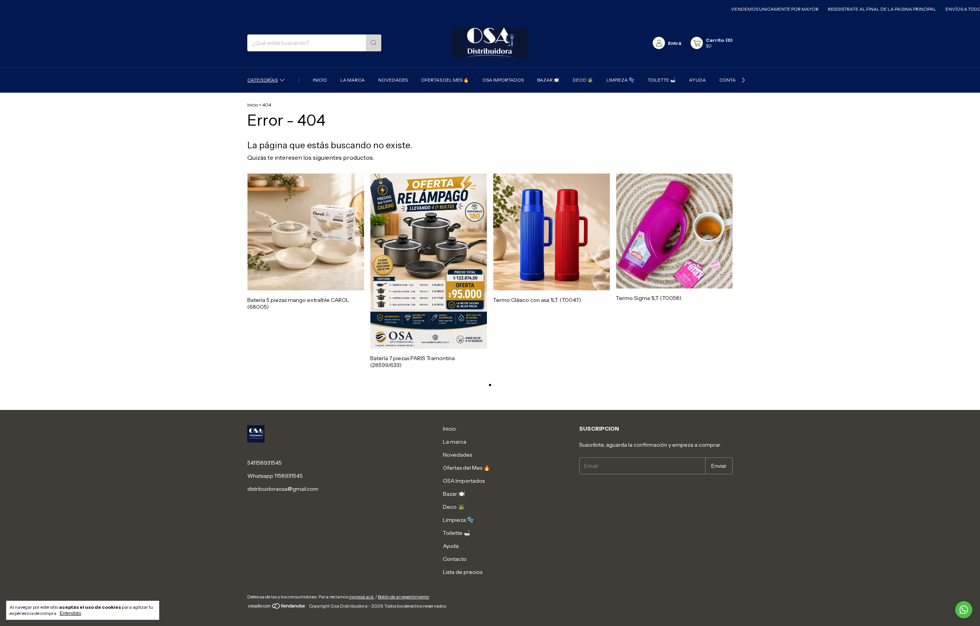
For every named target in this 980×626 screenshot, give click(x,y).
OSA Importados (503, 80)
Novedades (393, 80)
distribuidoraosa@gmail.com (282, 488)
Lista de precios (462, 572)
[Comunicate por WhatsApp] (963, 609)
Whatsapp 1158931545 (275, 475)
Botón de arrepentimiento (403, 597)
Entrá (674, 43)
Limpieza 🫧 (620, 80)
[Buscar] (373, 42)
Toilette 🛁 (662, 80)
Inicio (320, 80)
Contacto (732, 80)
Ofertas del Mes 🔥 (445, 80)
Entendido (70, 613)
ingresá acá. (361, 597)
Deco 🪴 (583, 80)
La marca (352, 80)
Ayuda (697, 80)
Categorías (262, 80)
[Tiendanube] (277, 608)
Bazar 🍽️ (548, 80)
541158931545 (264, 462)
